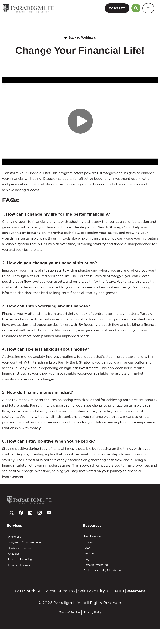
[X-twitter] (11, 512)
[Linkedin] (30, 512)
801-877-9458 (136, 591)
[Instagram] (39, 512)
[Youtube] (49, 512)
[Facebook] (21, 512)
